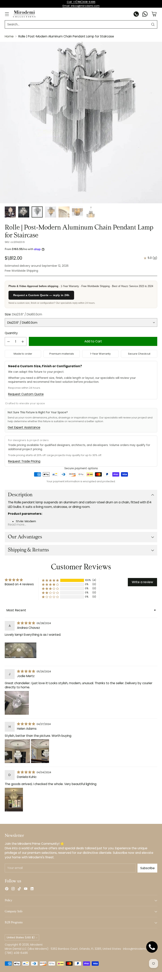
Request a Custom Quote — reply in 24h (41, 295)
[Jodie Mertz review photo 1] (17, 703)
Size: (23, 314)
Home (9, 36)
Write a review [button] (142, 582)
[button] (50, 580)
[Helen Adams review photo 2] (40, 751)
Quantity (11, 333)
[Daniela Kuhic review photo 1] (14, 799)
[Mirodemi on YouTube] (25, 889)
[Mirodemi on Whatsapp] (145, 14)
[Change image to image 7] (90, 211)
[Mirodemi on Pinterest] (6, 889)
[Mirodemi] (24, 13)
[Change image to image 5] (64, 211)
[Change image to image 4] (50, 211)
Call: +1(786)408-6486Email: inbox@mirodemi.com (81, 4)
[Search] (153, 24)
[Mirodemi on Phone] (136, 14)
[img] (26, 623)
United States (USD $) (21, 937)
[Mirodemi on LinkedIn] (32, 889)
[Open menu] (7, 14)
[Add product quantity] (22, 341)
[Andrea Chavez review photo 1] (20, 650)
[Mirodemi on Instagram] (13, 889)
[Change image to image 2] (23, 211)
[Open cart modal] (154, 14)
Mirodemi (36, 945)
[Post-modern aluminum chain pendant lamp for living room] (81, 122)
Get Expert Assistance (24, 427)
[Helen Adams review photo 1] (17, 751)
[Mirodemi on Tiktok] (19, 889)
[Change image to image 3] (37, 211)
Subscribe (147, 868)
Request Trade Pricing (24, 461)
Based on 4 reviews (19, 584)
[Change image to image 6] (77, 211)
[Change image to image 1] (10, 211)
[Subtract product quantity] (8, 341)
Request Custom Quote (26, 394)
